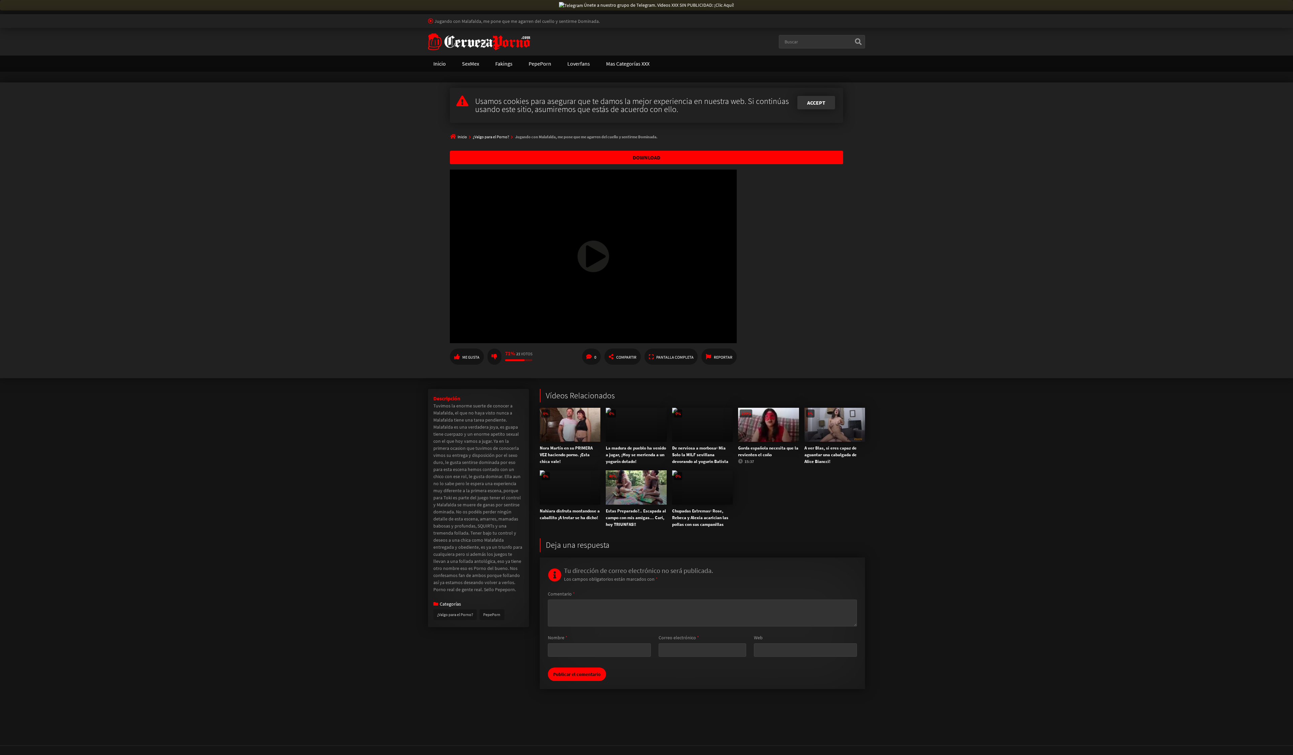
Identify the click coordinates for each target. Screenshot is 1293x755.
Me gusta (470, 357)
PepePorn (540, 63)
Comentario (561, 594)
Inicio (439, 63)
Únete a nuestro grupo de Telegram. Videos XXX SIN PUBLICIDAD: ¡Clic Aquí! (659, 5)
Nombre (557, 638)
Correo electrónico (679, 638)
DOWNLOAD (646, 157)
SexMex (470, 63)
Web (758, 638)
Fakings (503, 63)
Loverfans (578, 63)
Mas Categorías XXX (628, 63)
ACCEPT (816, 102)
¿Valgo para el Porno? (491, 136)
